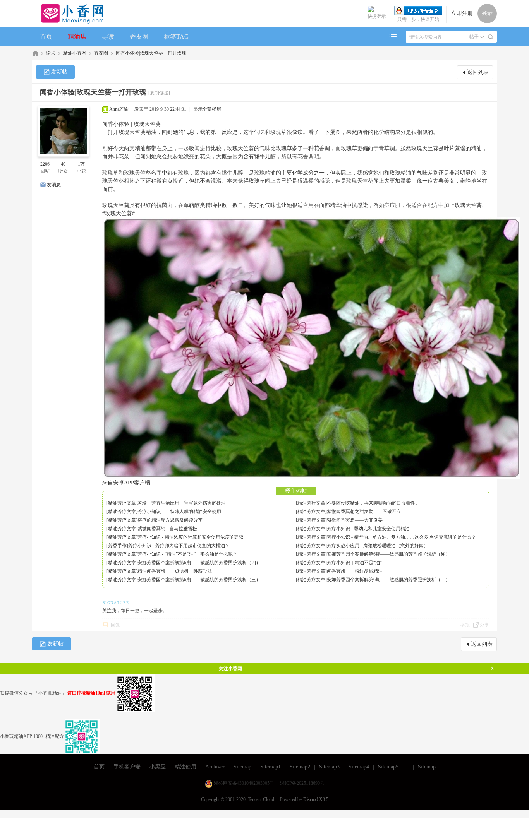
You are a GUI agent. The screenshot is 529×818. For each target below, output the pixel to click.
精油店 (77, 36)
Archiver (215, 767)
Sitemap (242, 767)
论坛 (50, 53)
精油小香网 (74, 53)
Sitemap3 (329, 767)
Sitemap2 (300, 767)
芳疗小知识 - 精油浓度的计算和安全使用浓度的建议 (190, 537)
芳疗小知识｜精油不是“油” (354, 562)
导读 (108, 36)
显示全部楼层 (207, 109)
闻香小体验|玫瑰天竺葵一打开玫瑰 (151, 53)
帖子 (474, 36)
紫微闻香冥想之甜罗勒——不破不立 (364, 511)
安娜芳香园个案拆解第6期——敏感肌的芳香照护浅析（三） (199, 579)
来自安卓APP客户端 (126, 483)
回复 (115, 625)
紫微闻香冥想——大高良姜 (355, 520)
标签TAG (176, 36)
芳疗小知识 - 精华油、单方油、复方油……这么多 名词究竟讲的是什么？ (401, 537)
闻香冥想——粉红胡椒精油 (355, 571)
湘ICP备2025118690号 (302, 783)
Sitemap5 (388, 767)
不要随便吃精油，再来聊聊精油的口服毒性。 (373, 503)
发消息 (54, 184)
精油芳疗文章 (122, 503)
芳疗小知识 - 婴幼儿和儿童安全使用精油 (368, 528)
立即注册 (462, 13)
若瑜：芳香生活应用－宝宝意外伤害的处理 (181, 503)
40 (63, 164)
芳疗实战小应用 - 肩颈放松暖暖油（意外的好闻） (377, 545)
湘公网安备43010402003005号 (244, 783)
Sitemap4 (359, 767)
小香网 (35, 53)
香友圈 (139, 36)
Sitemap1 (270, 767)
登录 (487, 13)
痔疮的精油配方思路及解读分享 (170, 520)
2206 (45, 164)
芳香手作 (117, 545)
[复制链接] (159, 93)
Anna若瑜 (119, 109)
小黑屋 (157, 767)
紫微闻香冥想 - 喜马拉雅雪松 (167, 528)
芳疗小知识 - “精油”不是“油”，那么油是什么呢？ (187, 554)
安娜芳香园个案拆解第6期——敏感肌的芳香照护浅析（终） (388, 554)
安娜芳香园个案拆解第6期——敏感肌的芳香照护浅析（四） (199, 562)
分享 (484, 625)
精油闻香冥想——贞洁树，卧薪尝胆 (174, 571)
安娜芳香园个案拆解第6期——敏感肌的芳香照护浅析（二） (388, 579)
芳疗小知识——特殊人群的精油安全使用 (179, 511)
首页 (46, 36)
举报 (465, 625)
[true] (490, 37)
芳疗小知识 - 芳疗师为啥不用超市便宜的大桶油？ (179, 545)
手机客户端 (127, 767)
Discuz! (310, 799)
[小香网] (69, 13)
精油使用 (185, 767)
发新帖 (59, 72)
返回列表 (478, 72)
